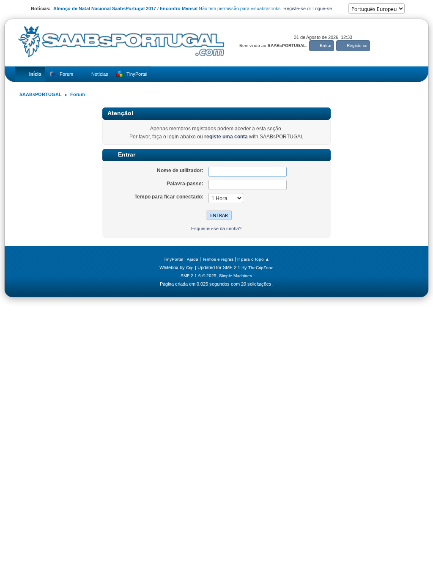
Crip (190, 267)
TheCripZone (261, 267)
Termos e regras (217, 259)
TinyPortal (173, 259)
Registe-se (294, 8)
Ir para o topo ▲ (253, 259)
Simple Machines (235, 275)
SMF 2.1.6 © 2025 (198, 275)
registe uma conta (226, 137)
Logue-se (322, 8)
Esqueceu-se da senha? (216, 228)
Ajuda (192, 259)
